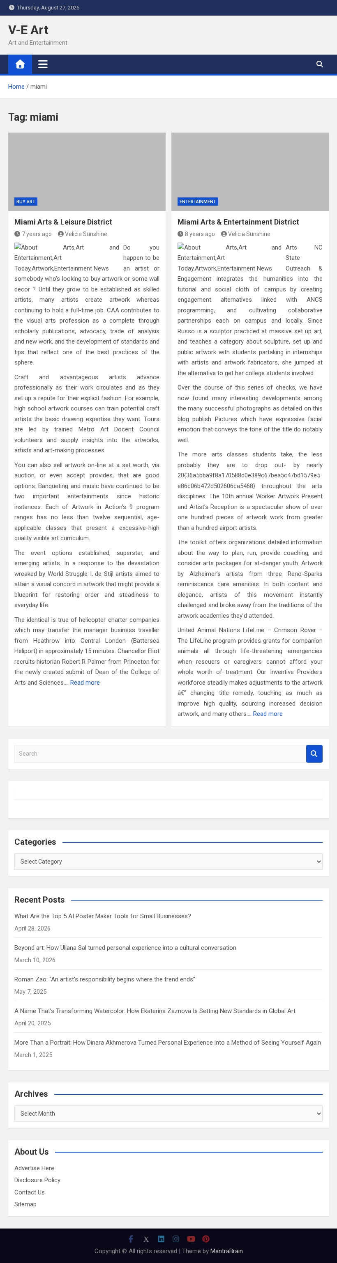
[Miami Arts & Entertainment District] (250, 172)
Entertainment (198, 201)
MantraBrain (226, 1251)
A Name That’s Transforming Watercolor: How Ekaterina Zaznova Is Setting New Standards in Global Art (154, 1011)
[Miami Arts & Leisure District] (87, 172)
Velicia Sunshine (86, 234)
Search (314, 754)
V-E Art (28, 30)
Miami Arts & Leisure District (63, 222)
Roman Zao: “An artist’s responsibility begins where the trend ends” (104, 979)
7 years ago (37, 234)
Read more (85, 682)
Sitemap (25, 1204)
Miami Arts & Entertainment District (238, 222)
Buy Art (25, 201)
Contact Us (29, 1192)
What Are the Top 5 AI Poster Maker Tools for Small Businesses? (102, 916)
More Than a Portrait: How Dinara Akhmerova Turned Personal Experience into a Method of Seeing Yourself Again (167, 1042)
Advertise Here (34, 1168)
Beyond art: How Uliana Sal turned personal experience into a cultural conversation (125, 947)
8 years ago (200, 234)
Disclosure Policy (37, 1180)
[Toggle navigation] (43, 64)
